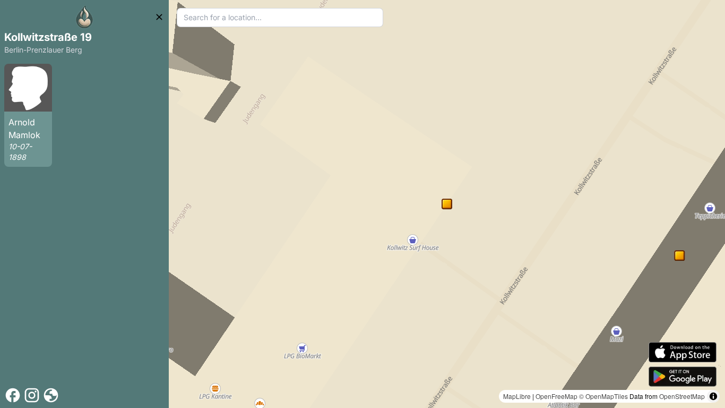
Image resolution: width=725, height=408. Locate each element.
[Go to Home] (84, 17)
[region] (447, 204)
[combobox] (280, 17)
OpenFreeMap (556, 396)
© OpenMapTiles (603, 396)
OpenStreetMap (682, 396)
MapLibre (517, 396)
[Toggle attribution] (713, 396)
